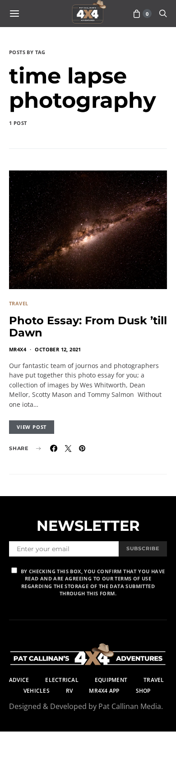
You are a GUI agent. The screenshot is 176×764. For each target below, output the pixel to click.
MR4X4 (17, 349)
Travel (18, 303)
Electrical (61, 680)
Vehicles (36, 691)
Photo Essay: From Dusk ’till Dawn (88, 326)
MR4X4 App (104, 691)
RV (69, 691)
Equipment (111, 680)
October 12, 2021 (58, 349)
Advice (19, 680)
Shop (143, 691)
